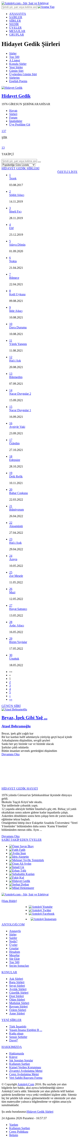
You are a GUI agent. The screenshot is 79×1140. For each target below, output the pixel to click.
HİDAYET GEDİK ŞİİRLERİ (20, 168)
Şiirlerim (14, 77)
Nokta (13, 261)
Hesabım (14, 951)
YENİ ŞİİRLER (11, 1020)
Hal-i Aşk (15, 360)
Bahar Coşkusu (18, 493)
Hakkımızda (16, 1053)
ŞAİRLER (15, 17)
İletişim (13, 1135)
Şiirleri (13, 114)
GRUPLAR (16, 34)
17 (10, 439)
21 (10, 506)
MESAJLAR (17, 31)
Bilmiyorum (16, 509)
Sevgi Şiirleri (17, 985)
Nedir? (13, 941)
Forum (13, 117)
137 (4, 131)
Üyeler (13, 945)
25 (10, 572)
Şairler (13, 938)
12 (10, 357)
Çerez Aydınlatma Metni (24, 1074)
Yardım (13, 1124)
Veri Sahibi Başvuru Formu (25, 1077)
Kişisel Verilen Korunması (25, 1067)
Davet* (13, 1040)
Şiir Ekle (14, 958)
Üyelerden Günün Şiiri (23, 74)
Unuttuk (14, 658)
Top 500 (14, 57)
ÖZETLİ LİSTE (67, 171)
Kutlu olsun (16, 1033)
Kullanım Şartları (19, 1063)
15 (10, 406)
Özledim (14, 443)
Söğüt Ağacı (16, 195)
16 (10, 423)
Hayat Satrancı (18, 609)
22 (10, 522)
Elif (11, 228)
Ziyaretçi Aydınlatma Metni (25, 1070)
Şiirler (12, 53)
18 (10, 456)
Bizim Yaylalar (18, 642)
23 (10, 539)
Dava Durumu (18, 327)
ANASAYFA (17, 13)
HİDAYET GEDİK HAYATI (20, 788)
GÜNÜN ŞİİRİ (11, 706)
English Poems (18, 81)
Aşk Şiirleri (16, 978)
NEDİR (14, 24)
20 (10, 489)
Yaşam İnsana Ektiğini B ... (25, 1030)
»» (10, 699)
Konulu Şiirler (17, 63)
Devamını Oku (11, 754)
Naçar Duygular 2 (20, 393)
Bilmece (14, 277)
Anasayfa (15, 931)
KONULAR (9, 972)
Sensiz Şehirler (18, 1037)
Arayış (13, 559)
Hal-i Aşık (15, 542)
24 (10, 555)
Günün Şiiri (16, 70)
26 (10, 589)
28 (10, 622)
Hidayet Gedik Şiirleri (40, 1111)
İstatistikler (15, 121)
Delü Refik (16, 476)
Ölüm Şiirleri (17, 999)
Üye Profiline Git (19, 124)
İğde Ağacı (15, 310)
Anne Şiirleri (17, 1013)
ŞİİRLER (15, 20)
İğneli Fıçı (15, 211)
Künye (13, 1057)
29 (10, 638)
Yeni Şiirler (16, 67)
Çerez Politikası (18, 1131)
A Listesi (14, 60)
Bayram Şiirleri (18, 1006)
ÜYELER (15, 27)
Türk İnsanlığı (17, 1026)
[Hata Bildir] (9, 901)
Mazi (12, 592)
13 (3, 147)
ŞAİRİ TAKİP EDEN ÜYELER (22, 839)
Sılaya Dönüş (17, 244)
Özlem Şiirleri (17, 1010)
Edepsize (14, 460)
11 (10, 340)
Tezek (12, 178)
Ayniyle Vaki (17, 426)
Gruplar (14, 948)
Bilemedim (15, 377)
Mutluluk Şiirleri (19, 1003)
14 (10, 390)
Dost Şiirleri (16, 996)
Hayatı (13, 110)
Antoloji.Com (25, 1084)
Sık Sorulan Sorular (21, 1060)
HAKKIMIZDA (12, 1047)
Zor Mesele (16, 575)
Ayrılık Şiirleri (17, 989)
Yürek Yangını (18, 344)
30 (10, 655)
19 (10, 473)
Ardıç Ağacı (16, 625)
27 (10, 605)
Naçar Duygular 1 (20, 410)
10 (10, 324)
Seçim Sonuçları (19, 965)
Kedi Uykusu (17, 294)
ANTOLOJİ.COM (13, 924)
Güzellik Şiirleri (18, 992)
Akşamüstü (16, 526)
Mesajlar (14, 955)
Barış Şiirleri (16, 982)
